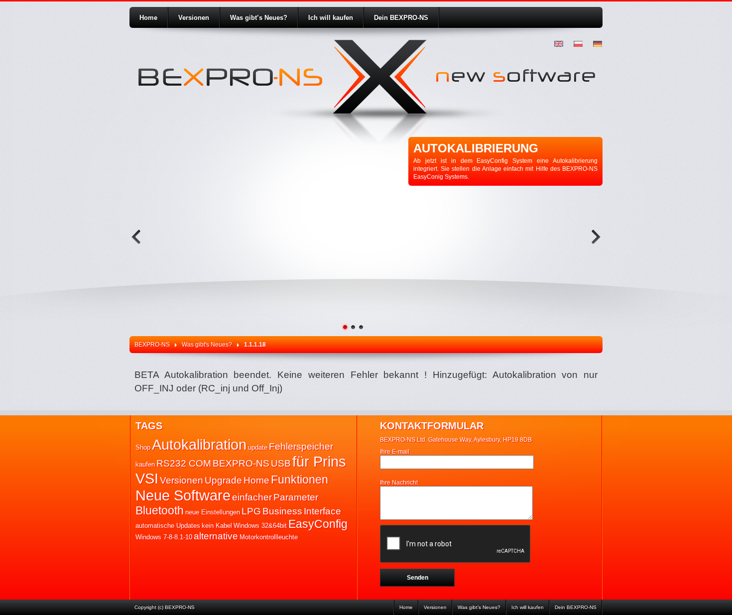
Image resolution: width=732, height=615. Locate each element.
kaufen (145, 464)
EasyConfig (318, 523)
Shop (142, 447)
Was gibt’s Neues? (258, 17)
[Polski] (578, 44)
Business (282, 511)
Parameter (295, 497)
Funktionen (299, 479)
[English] (559, 44)
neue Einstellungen (212, 512)
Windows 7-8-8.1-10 (163, 537)
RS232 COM (183, 463)
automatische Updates (167, 525)
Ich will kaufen (330, 17)
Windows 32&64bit (260, 525)
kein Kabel (217, 525)
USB (281, 463)
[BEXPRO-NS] (229, 78)
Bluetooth (159, 510)
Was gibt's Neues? (207, 344)
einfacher (252, 497)
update (257, 447)
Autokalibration (199, 444)
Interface (322, 511)
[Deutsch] (598, 44)
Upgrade (223, 480)
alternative (216, 536)
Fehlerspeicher (301, 446)
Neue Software (183, 495)
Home (148, 17)
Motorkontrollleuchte (269, 537)
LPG (251, 511)
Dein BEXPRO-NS (401, 17)
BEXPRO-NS (152, 344)
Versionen (193, 17)
